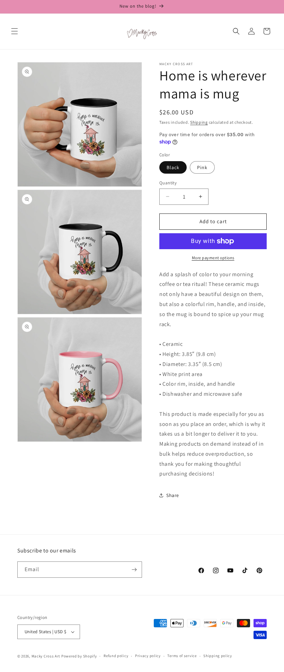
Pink (202, 167)
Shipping (199, 122)
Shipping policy (217, 655)
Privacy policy (148, 655)
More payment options (213, 257)
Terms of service (181, 655)
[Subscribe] (134, 569)
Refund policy (116, 655)
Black (173, 167)
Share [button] (172, 495)
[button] (14, 31)
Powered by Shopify (79, 656)
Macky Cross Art (46, 656)
